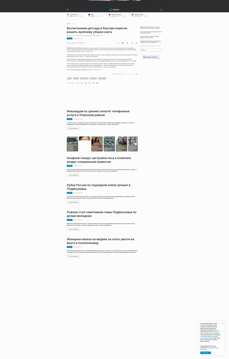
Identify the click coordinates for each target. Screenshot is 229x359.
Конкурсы (76, 78)
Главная (68, 23)
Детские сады (84, 78)
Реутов (69, 78)
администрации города (87, 51)
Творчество (93, 78)
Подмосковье (102, 78)
